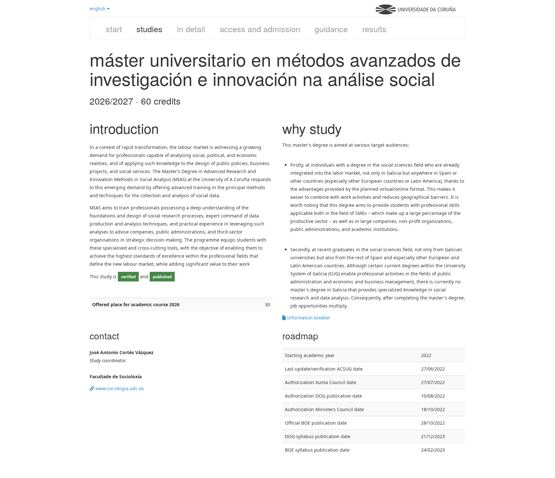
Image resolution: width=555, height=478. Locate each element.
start (114, 28)
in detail (191, 28)
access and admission (260, 28)
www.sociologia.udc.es (119, 388)
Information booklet (308, 318)
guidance (331, 28)
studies (150, 28)
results (374, 28)
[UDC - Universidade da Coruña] (415, 13)
